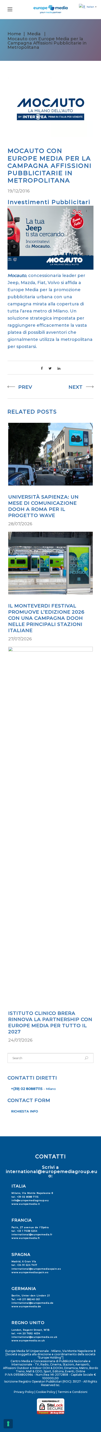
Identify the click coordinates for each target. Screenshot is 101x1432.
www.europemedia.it (26, 1204)
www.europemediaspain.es (30, 1272)
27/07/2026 (20, 639)
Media (34, 34)
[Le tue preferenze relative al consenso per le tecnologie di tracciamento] (8, 1423)
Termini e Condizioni (72, 1392)
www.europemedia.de (26, 1306)
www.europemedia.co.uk (28, 1340)
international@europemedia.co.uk (34, 1337)
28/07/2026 (20, 523)
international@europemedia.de (33, 1303)
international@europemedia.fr (32, 1234)
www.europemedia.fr (26, 1238)
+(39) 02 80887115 (27, 1089)
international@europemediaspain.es (36, 1268)
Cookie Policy (45, 1392)
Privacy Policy (24, 1392)
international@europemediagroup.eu (51, 1171)
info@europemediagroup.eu (30, 1200)
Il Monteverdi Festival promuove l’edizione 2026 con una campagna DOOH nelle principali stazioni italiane (46, 618)
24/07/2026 (20, 1040)
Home (14, 34)
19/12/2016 (19, 191)
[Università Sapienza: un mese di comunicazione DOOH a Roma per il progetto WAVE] (50, 454)
